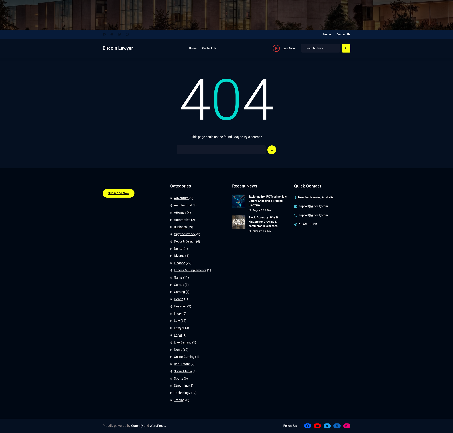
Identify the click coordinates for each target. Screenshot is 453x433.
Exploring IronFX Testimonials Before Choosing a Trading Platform (268, 201)
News (178, 349)
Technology (182, 393)
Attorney (180, 212)
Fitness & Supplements (190, 270)
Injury (178, 313)
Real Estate (182, 364)
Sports (178, 378)
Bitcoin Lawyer (118, 48)
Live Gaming (182, 342)
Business (180, 227)
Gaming (179, 292)
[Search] (346, 48)
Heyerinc (180, 306)
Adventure (181, 198)
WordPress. (158, 426)
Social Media (183, 371)
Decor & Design (184, 241)
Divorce (179, 256)
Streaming (181, 385)
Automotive (182, 220)
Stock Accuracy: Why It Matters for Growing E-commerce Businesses (263, 222)
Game (178, 277)
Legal (178, 335)
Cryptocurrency (185, 234)
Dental (178, 248)
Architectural (183, 205)
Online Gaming (184, 357)
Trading (179, 400)
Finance (179, 263)
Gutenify (137, 426)
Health (178, 299)
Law (177, 320)
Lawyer (179, 328)
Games (179, 285)
